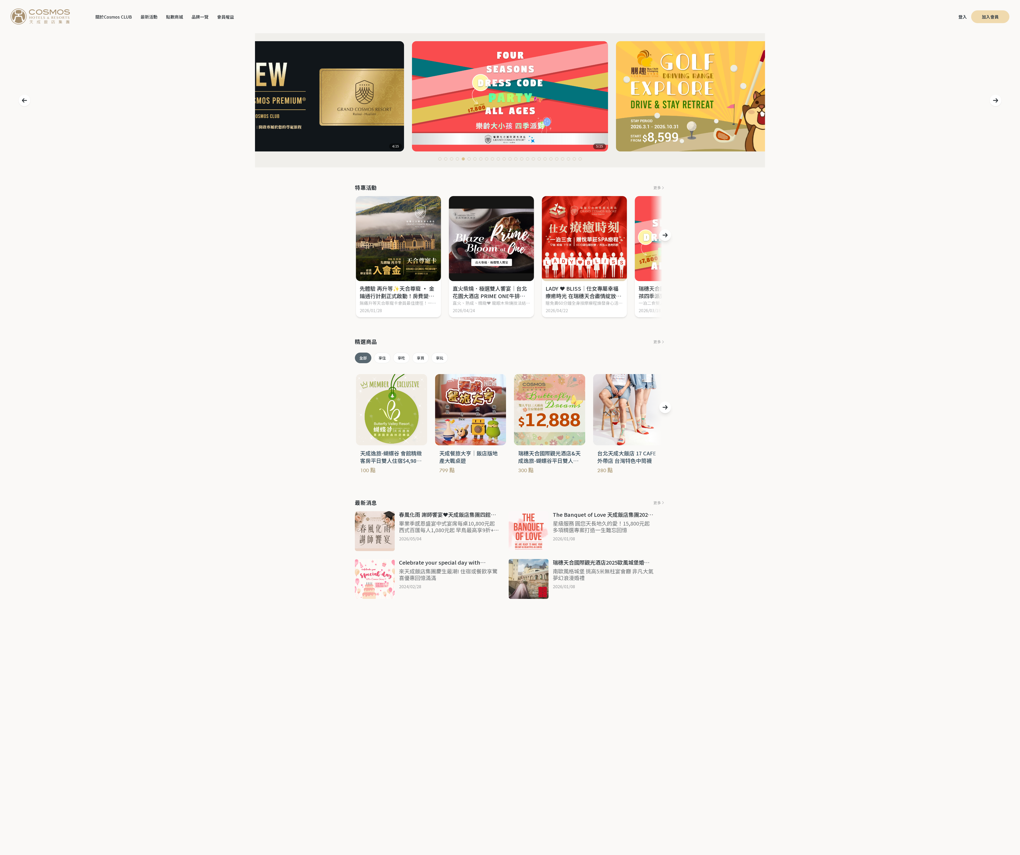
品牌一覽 (200, 17)
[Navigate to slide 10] (492, 159)
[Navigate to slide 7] (475, 159)
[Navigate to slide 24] (574, 159)
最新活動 (149, 17)
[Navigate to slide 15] (522, 159)
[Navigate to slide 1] (440, 159)
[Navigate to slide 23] (568, 159)
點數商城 (174, 17)
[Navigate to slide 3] (451, 159)
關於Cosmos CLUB (113, 17)
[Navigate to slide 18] (539, 159)
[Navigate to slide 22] (563, 159)
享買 (420, 358)
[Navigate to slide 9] (487, 159)
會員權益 (225, 17)
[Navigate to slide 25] (580, 159)
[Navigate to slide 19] (545, 159)
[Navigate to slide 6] (469, 159)
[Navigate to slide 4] (457, 159)
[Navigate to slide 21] (557, 159)
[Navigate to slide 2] (446, 159)
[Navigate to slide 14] (516, 159)
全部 (363, 358)
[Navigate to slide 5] (463, 159)
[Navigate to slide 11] (498, 159)
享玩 (439, 358)
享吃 (401, 358)
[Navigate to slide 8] (481, 159)
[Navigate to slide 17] (533, 159)
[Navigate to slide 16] (527, 159)
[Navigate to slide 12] (504, 159)
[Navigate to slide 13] (510, 159)
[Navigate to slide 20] (551, 159)
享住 (382, 358)
